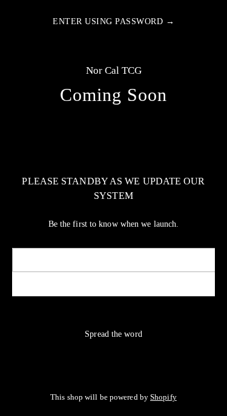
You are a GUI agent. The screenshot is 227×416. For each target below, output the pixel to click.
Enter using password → (113, 21)
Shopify (163, 397)
